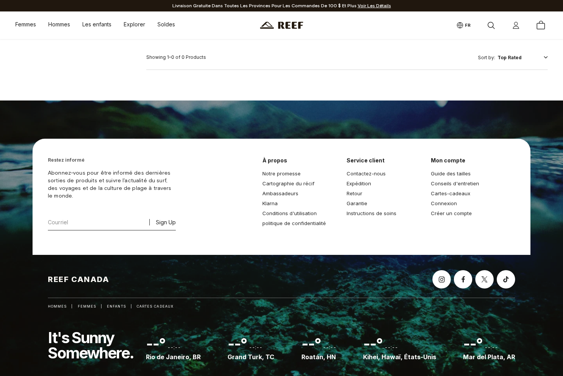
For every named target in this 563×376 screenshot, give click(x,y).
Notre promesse (281, 173)
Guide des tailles (451, 173)
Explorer (134, 24)
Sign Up (166, 222)
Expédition (359, 183)
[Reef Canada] (281, 25)
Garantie (357, 203)
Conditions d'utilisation (289, 213)
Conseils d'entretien (455, 183)
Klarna (270, 203)
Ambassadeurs (280, 193)
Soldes (166, 24)
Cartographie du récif (288, 183)
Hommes (59, 24)
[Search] (491, 25)
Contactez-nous (366, 173)
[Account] (516, 25)
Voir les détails (374, 6)
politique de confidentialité (294, 223)
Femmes (25, 24)
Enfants (116, 306)
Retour (354, 193)
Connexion (444, 203)
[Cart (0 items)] (541, 25)
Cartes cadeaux (155, 306)
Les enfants (96, 24)
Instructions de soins (371, 213)
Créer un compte (451, 213)
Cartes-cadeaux (450, 193)
